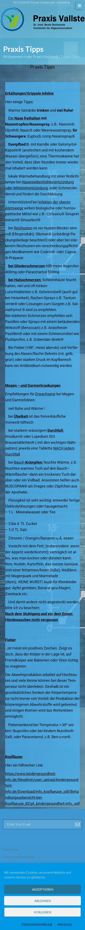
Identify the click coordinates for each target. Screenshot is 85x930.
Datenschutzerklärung (36, 924)
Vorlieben (42, 912)
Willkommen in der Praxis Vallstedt (30, 56)
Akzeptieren (42, 889)
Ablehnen (42, 901)
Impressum (64, 924)
